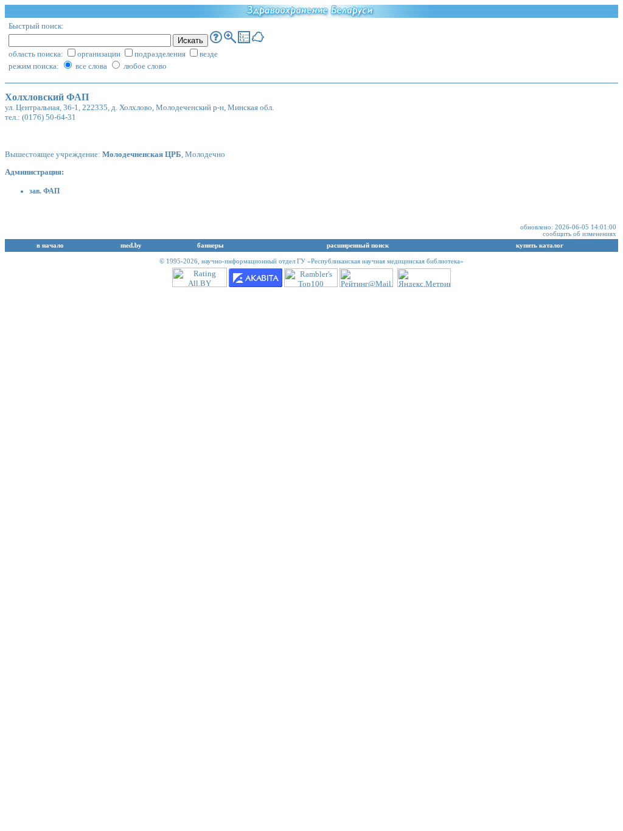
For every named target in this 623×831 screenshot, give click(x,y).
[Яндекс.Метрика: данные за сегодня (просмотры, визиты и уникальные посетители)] (424, 277)
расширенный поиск (358, 245)
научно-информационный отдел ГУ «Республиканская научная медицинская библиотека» (332, 261)
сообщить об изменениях (579, 234)
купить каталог (539, 245)
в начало (50, 245)
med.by (131, 245)
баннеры (210, 245)
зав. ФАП (44, 191)
